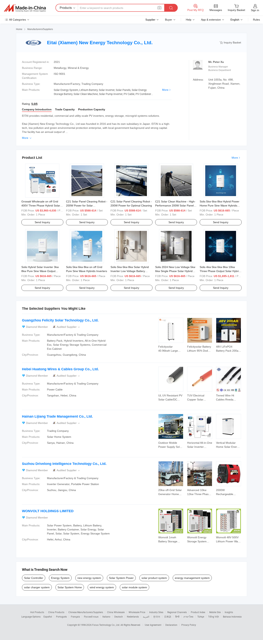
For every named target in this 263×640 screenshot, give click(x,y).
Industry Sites (156, 612)
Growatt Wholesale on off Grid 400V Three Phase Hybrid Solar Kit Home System (40, 205)
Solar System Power (121, 577)
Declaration (171, 624)
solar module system (134, 587)
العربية (146, 616)
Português (61, 616)
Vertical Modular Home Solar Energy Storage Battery (228, 446)
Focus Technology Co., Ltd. (106, 624)
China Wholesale (116, 612)
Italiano (106, 616)
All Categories (17, 19)
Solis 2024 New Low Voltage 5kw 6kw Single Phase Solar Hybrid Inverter (175, 271)
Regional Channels (177, 612)
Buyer (168, 19)
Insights (229, 612)
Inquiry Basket (230, 42)
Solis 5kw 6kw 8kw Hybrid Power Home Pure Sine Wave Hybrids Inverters (219, 205)
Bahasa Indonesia (232, 616)
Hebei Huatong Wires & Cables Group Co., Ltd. (60, 369)
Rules (256, 19)
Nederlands (133, 616)
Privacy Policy (188, 624)
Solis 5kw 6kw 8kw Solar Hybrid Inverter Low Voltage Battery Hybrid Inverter (130, 271)
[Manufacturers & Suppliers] (25, 8)
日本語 (167, 616)
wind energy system (102, 587)
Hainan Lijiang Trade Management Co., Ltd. (57, 416)
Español (48, 616)
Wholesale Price (137, 612)
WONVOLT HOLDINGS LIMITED (48, 511)
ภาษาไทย (188, 616)
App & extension (211, 19)
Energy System (60, 577)
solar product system (154, 577)
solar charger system (37, 587)
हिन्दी (177, 616)
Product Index (198, 612)
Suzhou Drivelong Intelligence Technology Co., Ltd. (64, 464)
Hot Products (37, 612)
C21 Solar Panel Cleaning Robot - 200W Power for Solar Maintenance (86, 205)
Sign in (255, 10)
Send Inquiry (42, 222)
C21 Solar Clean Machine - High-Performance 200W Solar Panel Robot (175, 205)
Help (188, 19)
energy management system (192, 577)
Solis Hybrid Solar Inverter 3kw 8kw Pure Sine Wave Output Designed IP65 (40, 271)
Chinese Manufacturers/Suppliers (85, 612)
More (165, 89)
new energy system (89, 577)
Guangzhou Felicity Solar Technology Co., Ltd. (60, 320)
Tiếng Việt (213, 616)
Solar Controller (33, 577)
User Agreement (153, 624)
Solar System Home (70, 587)
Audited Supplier (68, 327)
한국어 (156, 616)
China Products (56, 612)
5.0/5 (34, 103)
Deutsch (118, 616)
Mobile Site (215, 612)
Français (75, 616)
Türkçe (200, 616)
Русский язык (91, 616)
